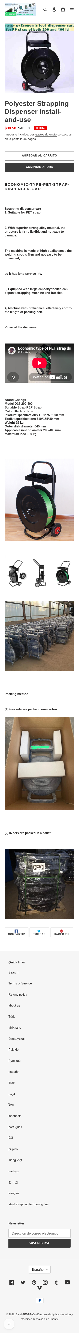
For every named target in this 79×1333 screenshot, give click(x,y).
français (13, 1193)
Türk (11, 1016)
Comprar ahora (39, 166)
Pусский (14, 1060)
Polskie (13, 1049)
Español (38, 1269)
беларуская (16, 1038)
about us (14, 1005)
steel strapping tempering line (28, 1204)
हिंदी (10, 1138)
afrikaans (14, 1027)
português (15, 1127)
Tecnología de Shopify (45, 1319)
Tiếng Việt (15, 1160)
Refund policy (17, 994)
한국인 (13, 1182)
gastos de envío (46, 134)
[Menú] (71, 9)
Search (13, 972)
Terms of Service (20, 983)
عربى (12, 1094)
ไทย (11, 1105)
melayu (13, 1171)
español (13, 1071)
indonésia (14, 1116)
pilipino (13, 1149)
